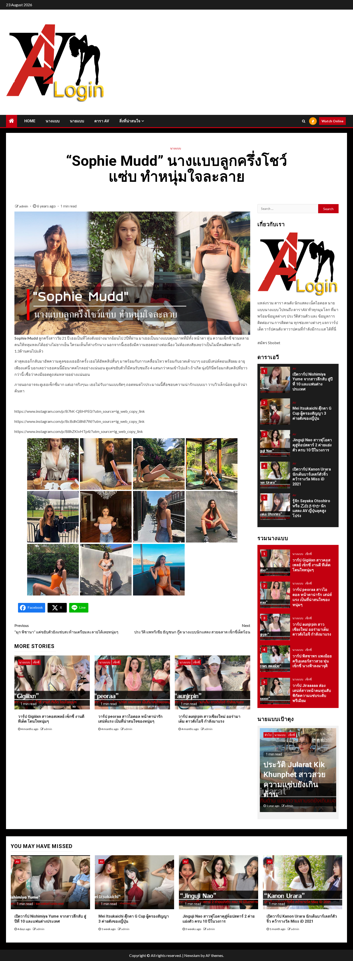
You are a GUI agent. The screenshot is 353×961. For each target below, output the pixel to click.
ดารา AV (101, 121)
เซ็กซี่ (36, 662)
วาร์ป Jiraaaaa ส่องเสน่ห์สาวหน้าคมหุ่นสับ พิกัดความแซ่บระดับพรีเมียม (311, 667)
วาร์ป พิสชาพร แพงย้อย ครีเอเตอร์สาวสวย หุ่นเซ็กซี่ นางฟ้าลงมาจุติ (312, 635)
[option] (298, 385)
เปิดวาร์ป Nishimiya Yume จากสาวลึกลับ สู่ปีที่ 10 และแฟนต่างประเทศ (50, 919)
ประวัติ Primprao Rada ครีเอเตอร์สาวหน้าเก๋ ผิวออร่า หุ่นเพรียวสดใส (312, 699)
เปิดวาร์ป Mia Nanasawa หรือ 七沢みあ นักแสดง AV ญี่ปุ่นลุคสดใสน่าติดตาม (312, 511)
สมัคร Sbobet (268, 342)
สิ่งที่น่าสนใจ (129, 121)
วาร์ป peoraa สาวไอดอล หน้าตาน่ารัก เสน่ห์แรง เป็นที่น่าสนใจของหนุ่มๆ (130, 719)
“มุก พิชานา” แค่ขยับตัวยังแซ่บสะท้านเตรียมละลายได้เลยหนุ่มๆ (66, 628)
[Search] (304, 121)
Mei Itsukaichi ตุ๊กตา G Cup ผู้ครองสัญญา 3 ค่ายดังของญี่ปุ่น (311, 384)
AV (294, 374)
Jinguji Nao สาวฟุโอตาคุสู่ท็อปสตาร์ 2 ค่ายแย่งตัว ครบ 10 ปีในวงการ (312, 416)
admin (24, 206)
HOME (29, 121)
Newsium (192, 955)
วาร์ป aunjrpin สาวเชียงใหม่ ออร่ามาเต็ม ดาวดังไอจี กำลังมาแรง (209, 719)
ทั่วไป (295, 688)
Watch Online (332, 121)
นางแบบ (53, 121)
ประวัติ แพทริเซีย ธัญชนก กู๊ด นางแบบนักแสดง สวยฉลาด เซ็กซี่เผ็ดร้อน (192, 628)
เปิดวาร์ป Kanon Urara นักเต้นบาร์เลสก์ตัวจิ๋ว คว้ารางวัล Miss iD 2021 (302, 919)
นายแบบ (77, 121)
